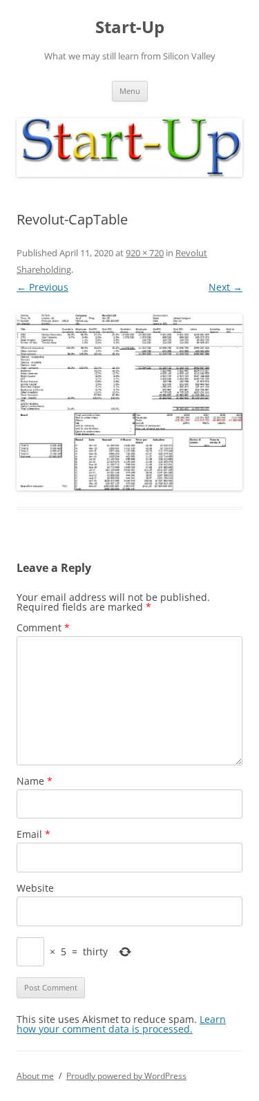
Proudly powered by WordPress (126, 1076)
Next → (225, 287)
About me (35, 1076)
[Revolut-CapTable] (129, 402)
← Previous (42, 287)
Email (33, 834)
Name (34, 780)
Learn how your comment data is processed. (121, 1024)
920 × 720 (145, 253)
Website (35, 887)
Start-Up (129, 27)
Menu (129, 91)
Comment (43, 627)
